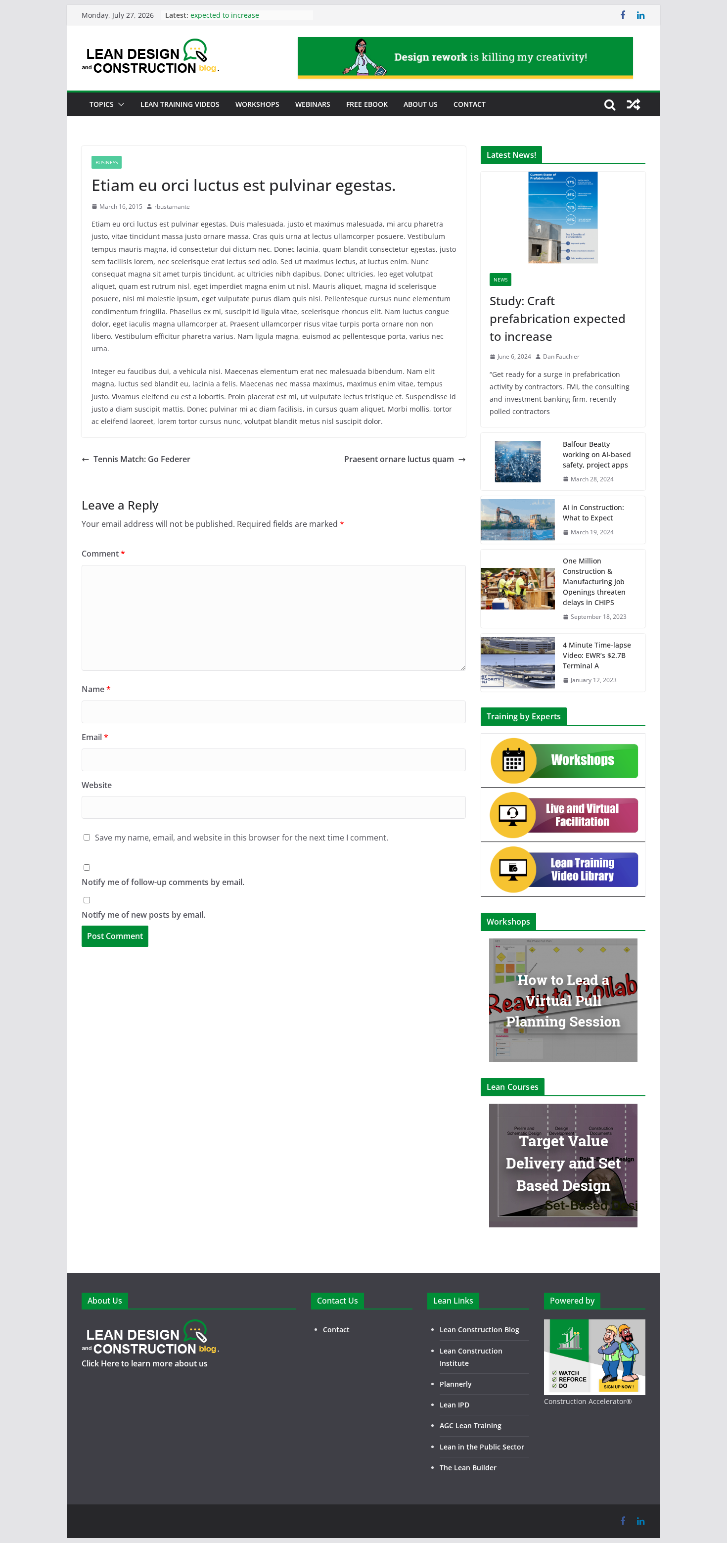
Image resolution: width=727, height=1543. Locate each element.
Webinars (312, 104)
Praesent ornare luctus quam (399, 459)
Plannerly (456, 1384)
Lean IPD (454, 1404)
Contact (470, 104)
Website (97, 785)
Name (96, 689)
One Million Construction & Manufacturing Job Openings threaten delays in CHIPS (594, 581)
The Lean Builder (468, 1467)
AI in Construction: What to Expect (593, 512)
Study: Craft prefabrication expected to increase (234, 20)
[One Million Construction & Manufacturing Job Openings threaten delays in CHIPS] (518, 588)
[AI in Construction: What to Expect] (518, 520)
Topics (102, 104)
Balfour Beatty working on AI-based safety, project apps (597, 454)
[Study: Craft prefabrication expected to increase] (563, 218)
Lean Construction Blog (479, 1329)
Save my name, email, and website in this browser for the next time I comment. (241, 837)
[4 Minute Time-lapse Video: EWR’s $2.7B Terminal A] (518, 663)
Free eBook (367, 104)
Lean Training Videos (180, 104)
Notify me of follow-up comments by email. (163, 882)
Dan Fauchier (561, 356)
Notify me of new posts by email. (143, 914)
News (500, 279)
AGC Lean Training (470, 1425)
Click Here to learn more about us (145, 1363)
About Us (421, 104)
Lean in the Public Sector (482, 1446)
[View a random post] (633, 104)
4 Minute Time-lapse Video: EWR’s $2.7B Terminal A (597, 655)
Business (106, 162)
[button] (119, 104)
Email (95, 737)
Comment (103, 553)
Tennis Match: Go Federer (141, 459)
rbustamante (172, 206)
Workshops (257, 104)
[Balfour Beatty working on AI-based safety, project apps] (518, 461)
